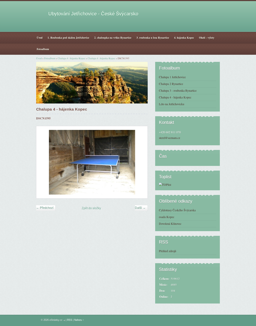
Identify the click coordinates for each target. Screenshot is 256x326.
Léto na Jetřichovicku (171, 104)
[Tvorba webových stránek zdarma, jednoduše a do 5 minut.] (64, 320)
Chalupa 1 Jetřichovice (172, 77)
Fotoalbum (49, 58)
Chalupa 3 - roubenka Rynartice (178, 90)
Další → (140, 207)
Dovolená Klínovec (170, 224)
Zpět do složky (91, 208)
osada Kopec (166, 217)
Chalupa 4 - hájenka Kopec (71, 58)
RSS (69, 320)
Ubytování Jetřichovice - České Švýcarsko (93, 13)
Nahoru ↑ (79, 320)
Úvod (39, 58)
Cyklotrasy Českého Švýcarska (177, 210)
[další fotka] (141, 162)
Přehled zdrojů (167, 251)
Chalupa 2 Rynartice (171, 84)
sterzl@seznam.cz (169, 138)
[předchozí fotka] (42, 162)
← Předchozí (44, 207)
